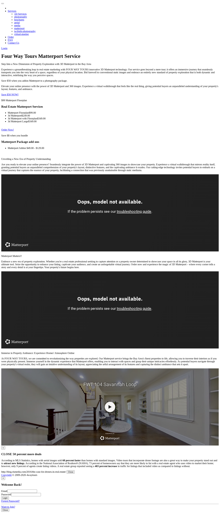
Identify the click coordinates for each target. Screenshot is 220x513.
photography (20, 16)
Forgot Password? (10, 501)
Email (4, 491)
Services (12, 11)
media (17, 25)
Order (11, 37)
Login (4, 48)
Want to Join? (8, 506)
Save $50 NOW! (10, 94)
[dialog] (110, 460)
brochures (19, 19)
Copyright (6, 475)
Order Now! (7, 129)
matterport (19, 28)
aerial (17, 22)
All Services (20, 14)
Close (70, 472)
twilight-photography (25, 31)
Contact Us (13, 42)
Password (6, 494)
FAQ (10, 40)
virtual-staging (21, 34)
